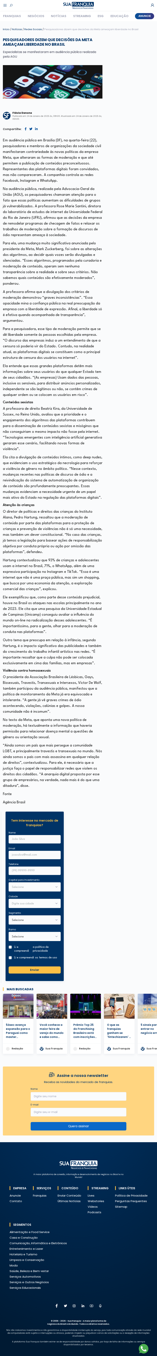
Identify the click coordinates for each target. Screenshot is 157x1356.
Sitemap (121, 1207)
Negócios (36, 16)
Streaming (82, 16)
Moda (14, 1265)
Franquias (12, 16)
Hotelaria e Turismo (23, 1254)
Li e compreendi (31, 949)
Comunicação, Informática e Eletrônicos (38, 1243)
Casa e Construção (24, 1238)
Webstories (96, 1201)
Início (6, 29)
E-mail (34, 1104)
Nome (12, 832)
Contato (16, 1201)
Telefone (13, 864)
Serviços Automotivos (25, 1277)
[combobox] (32, 904)
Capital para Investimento (24, 880)
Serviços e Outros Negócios (29, 1282)
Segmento (15, 913)
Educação (119, 16)
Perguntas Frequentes (131, 1201)
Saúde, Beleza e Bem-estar (29, 1271)
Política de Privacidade (131, 1195)
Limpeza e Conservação (27, 1260)
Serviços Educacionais (25, 1288)
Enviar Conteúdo (69, 1195)
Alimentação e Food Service (30, 1232)
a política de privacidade (41, 949)
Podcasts (94, 1212)
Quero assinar (78, 1126)
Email (12, 848)
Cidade (13, 896)
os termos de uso (46, 957)
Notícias (58, 16)
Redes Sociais (33, 29)
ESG (101, 16)
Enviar (34, 970)
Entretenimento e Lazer (26, 1249)
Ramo (12, 929)
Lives (91, 1195)
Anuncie (144, 16)
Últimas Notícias (69, 1201)
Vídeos (93, 1207)
